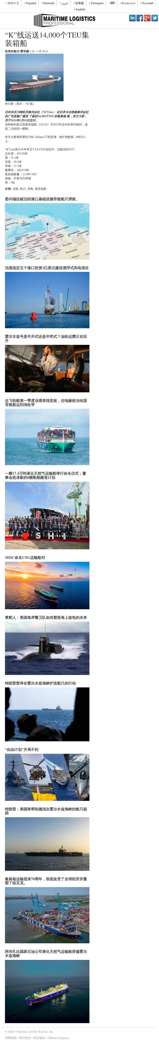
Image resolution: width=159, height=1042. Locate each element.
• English (79, 9)
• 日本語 (78, 3)
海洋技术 (25, 1038)
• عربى (64, 3)
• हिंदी (112, 3)
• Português (96, 3)
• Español (30, 3)
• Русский (146, 3)
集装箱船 (41, 189)
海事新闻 (11, 1038)
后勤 (15, 189)
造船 (30, 189)
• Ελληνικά (127, 3)
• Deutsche (47, 3)
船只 (23, 189)
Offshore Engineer (58, 1038)
